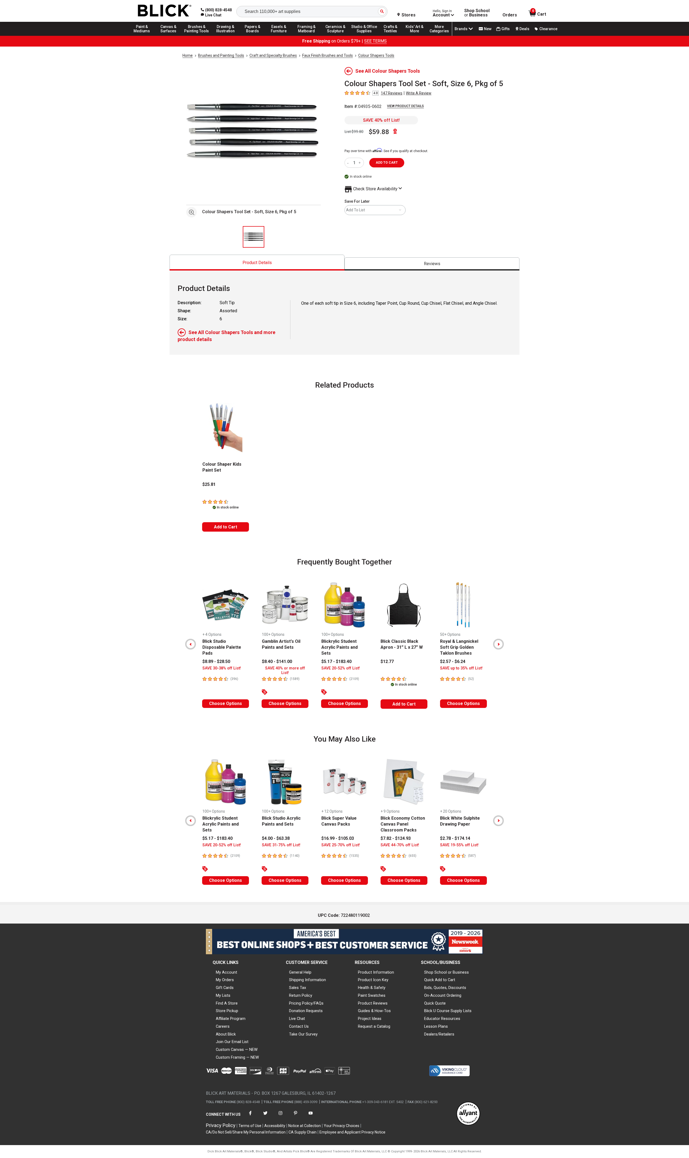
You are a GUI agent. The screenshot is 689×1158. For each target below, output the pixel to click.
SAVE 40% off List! (381, 120)
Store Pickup (227, 1010)
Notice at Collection (304, 1126)
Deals (524, 29)
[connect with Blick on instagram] (280, 1116)
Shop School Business (477, 13)
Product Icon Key (373, 979)
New (487, 29)
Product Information (376, 972)
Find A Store (227, 1003)
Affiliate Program (230, 1018)
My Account (226, 972)
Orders (509, 15)
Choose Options (225, 703)
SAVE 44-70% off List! (400, 845)
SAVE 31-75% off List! (281, 845)
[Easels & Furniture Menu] (279, 35)
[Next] (498, 644)
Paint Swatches (371, 995)
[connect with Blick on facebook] (250, 1116)
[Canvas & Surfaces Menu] (169, 35)
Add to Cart (225, 526)
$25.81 (209, 484)
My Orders (225, 979)
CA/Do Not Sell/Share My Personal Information (246, 1132)
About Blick (226, 1034)
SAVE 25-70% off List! (340, 845)
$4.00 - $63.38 (276, 838)
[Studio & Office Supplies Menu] (364, 35)
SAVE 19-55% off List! (459, 845)
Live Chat (297, 1018)
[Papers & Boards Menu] (254, 35)
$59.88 (379, 132)
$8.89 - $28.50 (216, 661)
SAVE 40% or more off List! (285, 670)
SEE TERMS (375, 41)
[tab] (257, 263)
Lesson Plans (436, 1026)
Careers (223, 1026)
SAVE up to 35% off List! (461, 668)
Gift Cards (225, 987)
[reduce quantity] (349, 162)
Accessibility (274, 1126)
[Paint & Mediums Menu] (144, 35)
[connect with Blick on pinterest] (295, 1116)
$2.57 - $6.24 (452, 661)
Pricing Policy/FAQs (306, 1003)
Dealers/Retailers (439, 1034)
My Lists (223, 995)
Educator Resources (442, 1018)
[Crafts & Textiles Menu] (393, 35)
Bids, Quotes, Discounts (445, 987)
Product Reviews (373, 1003)
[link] (211, 15)
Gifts (505, 29)
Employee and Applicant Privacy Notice (352, 1132)
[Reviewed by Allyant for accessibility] (468, 1114)
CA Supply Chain (303, 1132)
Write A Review (418, 93)
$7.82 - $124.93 (396, 838)
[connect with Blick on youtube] (310, 1116)
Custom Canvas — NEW (237, 1049)
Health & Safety (371, 987)
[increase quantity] (360, 162)
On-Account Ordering (442, 995)
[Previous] (190, 644)
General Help (300, 972)
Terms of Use (249, 1126)
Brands (461, 29)
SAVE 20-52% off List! (340, 668)
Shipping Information (307, 979)
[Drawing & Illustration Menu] (225, 35)
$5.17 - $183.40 (336, 661)
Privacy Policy (220, 1125)
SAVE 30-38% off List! (221, 668)
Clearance (548, 29)
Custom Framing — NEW (237, 1057)
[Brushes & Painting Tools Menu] (197, 35)
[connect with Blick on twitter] (265, 1116)
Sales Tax (297, 987)
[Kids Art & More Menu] (417, 35)
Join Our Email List (232, 1041)
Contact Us (299, 1026)
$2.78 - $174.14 (455, 838)
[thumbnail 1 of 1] (253, 237)
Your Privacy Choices (341, 1126)
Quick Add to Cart (439, 979)
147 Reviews (391, 93)
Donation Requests (306, 1010)
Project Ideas (369, 1018)
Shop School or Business (446, 972)
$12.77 (387, 661)
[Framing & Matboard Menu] (306, 35)
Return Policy (300, 995)
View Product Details (405, 106)
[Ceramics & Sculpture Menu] (335, 35)
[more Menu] (439, 35)
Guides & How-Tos (374, 1010)
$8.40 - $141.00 (277, 661)
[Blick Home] (165, 10)
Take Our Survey (303, 1034)
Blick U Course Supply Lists (448, 1010)
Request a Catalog (374, 1026)
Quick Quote (435, 1003)
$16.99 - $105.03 (337, 838)
